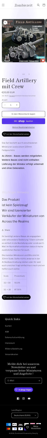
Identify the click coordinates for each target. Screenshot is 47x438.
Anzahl (4, 100)
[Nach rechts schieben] (29, 74)
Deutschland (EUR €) (22, 415)
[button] (3, 5)
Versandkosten (11, 354)
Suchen (8, 326)
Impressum (10, 343)
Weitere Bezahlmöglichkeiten (23, 127)
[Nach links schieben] (18, 74)
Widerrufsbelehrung (13, 349)
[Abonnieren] (39, 381)
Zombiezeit (19, 433)
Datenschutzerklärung (14, 337)
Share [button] (7, 230)
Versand (12, 95)
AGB (7, 332)
